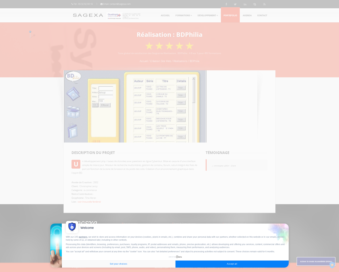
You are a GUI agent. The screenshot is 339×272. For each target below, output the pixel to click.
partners (83, 237)
